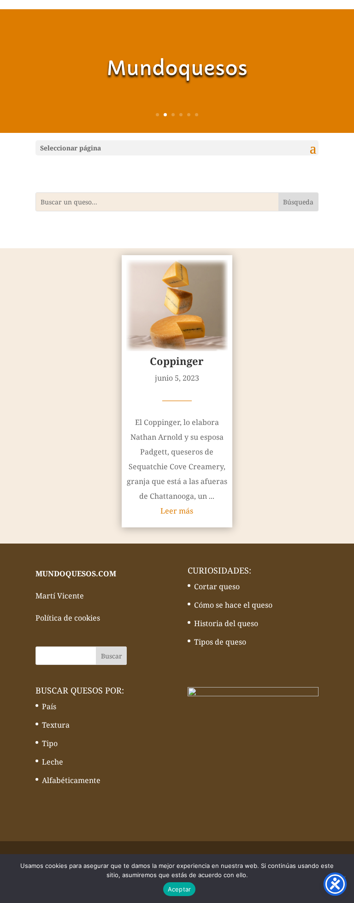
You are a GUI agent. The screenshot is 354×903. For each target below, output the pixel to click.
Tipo (50, 743)
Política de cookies (67, 618)
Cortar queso (217, 586)
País (49, 706)
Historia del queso (226, 623)
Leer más (176, 511)
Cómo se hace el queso (233, 605)
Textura (56, 725)
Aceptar (179, 889)
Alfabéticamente (71, 780)
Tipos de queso (220, 642)
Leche (52, 762)
